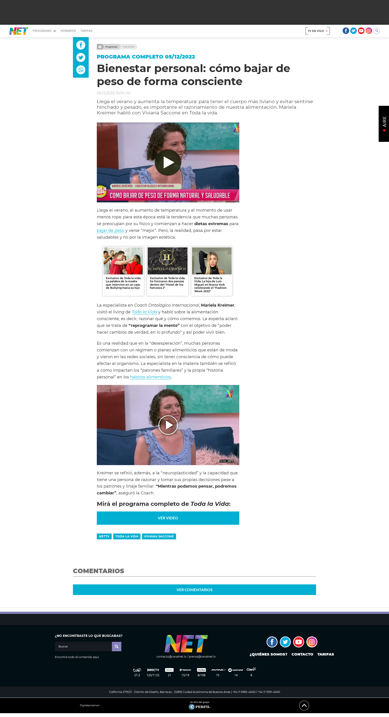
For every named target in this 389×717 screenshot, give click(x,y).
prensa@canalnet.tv (202, 656)
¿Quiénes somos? (268, 654)
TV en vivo (316, 31)
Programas (112, 46)
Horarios (68, 30)
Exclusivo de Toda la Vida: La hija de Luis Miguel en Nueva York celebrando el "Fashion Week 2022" (210, 284)
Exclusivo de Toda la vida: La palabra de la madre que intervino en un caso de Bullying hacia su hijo (123, 283)
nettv (104, 536)
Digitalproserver (90, 705)
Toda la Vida (128, 46)
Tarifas (86, 30)
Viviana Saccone (159, 536)
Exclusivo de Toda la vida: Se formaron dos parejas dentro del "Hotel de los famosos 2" (167, 283)
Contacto (302, 654)
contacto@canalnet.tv (171, 656)
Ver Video (168, 518)
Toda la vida (126, 536)
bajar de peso (110, 230)
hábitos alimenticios (150, 377)
